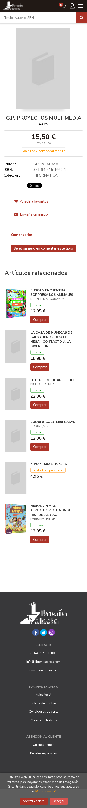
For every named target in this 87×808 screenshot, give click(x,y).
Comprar (40, 319)
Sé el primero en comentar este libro (43, 248)
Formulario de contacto (43, 670)
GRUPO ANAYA (45, 164)
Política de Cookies (44, 703)
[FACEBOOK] (35, 632)
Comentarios (22, 234)
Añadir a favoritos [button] (33, 201)
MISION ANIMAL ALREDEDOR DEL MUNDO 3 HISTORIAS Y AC (52, 510)
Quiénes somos (43, 745)
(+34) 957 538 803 (43, 653)
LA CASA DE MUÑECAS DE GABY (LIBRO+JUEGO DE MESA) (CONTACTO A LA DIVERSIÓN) (51, 339)
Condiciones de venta (43, 712)
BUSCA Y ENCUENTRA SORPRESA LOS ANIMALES (51, 292)
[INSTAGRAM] (51, 632)
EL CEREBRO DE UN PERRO (52, 380)
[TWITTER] (43, 632)
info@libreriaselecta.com (43, 662)
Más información (46, 791)
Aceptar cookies (34, 801)
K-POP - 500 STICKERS (48, 464)
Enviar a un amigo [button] (33, 214)
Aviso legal (43, 695)
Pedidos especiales (43, 753)
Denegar (58, 801)
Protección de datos (43, 720)
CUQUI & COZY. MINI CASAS (52, 422)
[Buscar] (81, 17)
